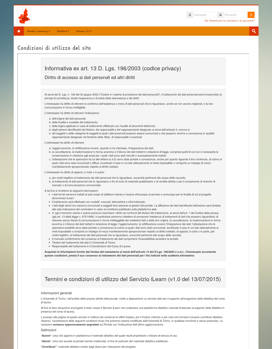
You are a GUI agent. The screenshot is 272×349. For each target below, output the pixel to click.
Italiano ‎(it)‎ (82, 31)
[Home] (24, 15)
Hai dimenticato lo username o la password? (230, 20)
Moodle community (37, 31)
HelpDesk (62, 31)
